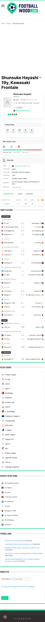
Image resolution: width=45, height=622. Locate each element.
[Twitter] (19, 618)
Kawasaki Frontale (23, 111)
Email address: (6, 579)
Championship (10, 421)
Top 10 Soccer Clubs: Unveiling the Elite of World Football (24, 553)
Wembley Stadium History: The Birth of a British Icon (22, 548)
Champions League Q (12, 416)
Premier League (10, 375)
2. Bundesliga (10, 411)
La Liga (7, 379)
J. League (19, 107)
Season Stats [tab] (8, 194)
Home (3, 23)
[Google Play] (30, 618)
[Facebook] (17, 618)
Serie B (7, 407)
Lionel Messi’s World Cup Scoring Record (18, 544)
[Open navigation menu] (3, 6)
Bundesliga (9, 393)
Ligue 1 (7, 388)
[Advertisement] (22, 50)
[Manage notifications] (5, 617)
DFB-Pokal (9, 425)
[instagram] (28, 618)
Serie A (7, 384)
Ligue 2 (7, 444)
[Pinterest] (21, 618)
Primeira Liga (9, 402)
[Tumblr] (26, 618)
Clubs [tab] (20, 194)
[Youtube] (24, 618)
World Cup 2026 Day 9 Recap (14, 541)
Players (8, 23)
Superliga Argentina (12, 467)
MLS (6, 448)
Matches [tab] (29, 194)
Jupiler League (10, 435)
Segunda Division (11, 458)
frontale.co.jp (16, 187)
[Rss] (15, 618)
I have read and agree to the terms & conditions (19, 587)
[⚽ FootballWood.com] (22, 8)
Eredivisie (8, 398)
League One (9, 439)
